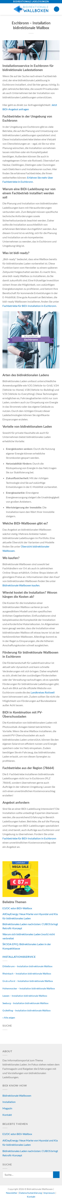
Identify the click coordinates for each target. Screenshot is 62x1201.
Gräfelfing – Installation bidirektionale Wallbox (26, 1010)
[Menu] (4, 9)
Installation (9, 1101)
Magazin (7, 1108)
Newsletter (12, 1192)
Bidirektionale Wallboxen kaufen (21, 585)
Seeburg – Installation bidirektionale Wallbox (25, 1003)
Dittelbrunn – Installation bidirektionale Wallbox (27, 966)
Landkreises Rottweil (43, 692)
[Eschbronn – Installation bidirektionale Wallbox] (31, 49)
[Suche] (56, 9)
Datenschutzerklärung (30, 1192)
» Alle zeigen (8, 1017)
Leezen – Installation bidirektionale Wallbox (24, 995)
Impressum (49, 1192)
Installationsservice (19, 957)
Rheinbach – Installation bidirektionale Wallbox (26, 973)
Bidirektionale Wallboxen (16, 1095)
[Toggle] (58, 1095)
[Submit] (56, 1174)
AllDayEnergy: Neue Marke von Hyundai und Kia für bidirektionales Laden (30, 1142)
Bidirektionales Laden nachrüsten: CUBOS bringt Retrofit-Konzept (30, 1153)
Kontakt (7, 1114)
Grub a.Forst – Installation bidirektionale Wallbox (27, 981)
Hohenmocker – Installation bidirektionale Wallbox (28, 988)
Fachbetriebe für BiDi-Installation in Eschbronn (29, 305)
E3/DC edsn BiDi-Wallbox (17, 908)
